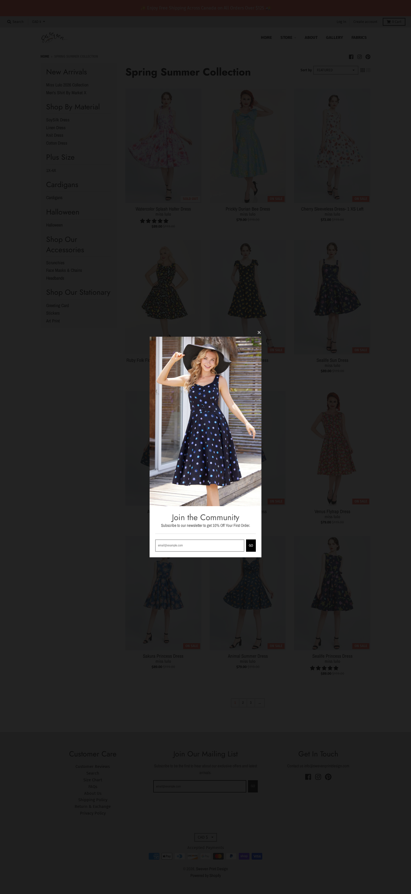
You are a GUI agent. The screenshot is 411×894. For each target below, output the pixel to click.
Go (251, 546)
